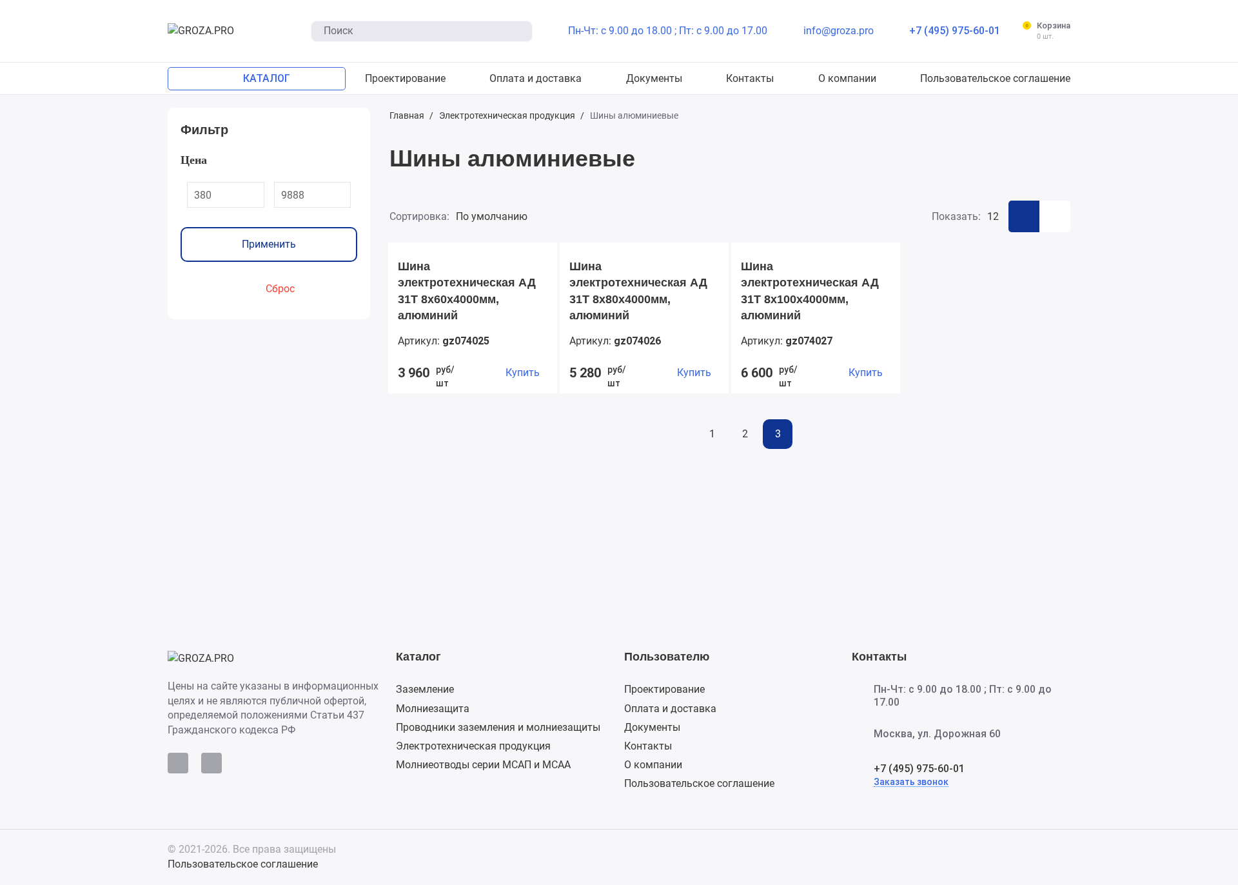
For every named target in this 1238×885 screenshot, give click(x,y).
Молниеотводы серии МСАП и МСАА (483, 765)
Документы (652, 727)
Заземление (425, 689)
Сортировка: (419, 216)
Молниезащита (432, 708)
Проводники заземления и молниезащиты (498, 727)
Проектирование (664, 689)
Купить (523, 372)
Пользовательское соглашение (699, 783)
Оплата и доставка (670, 708)
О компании (653, 765)
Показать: (956, 216)
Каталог (418, 656)
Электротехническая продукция (473, 746)
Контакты (648, 746)
